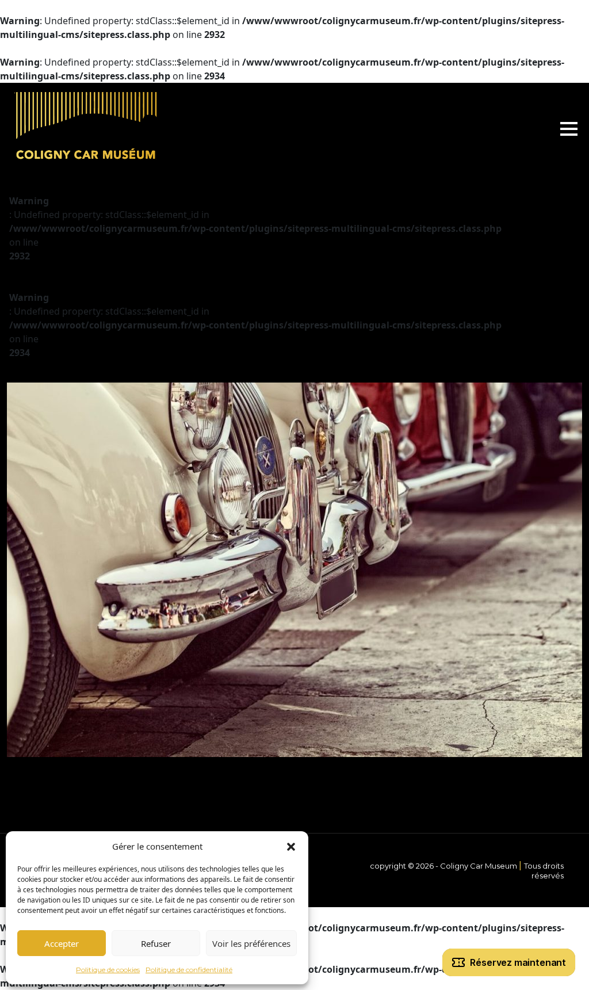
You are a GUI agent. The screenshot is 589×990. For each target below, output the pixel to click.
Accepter (61, 943)
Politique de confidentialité (189, 969)
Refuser (156, 943)
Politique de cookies (108, 969)
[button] (291, 846)
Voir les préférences (251, 943)
